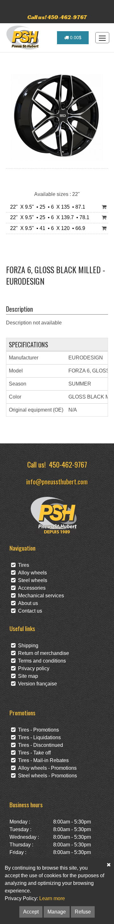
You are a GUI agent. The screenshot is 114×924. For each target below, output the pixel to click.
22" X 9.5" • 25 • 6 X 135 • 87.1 (46, 207)
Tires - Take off (33, 752)
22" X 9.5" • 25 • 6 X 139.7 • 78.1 (48, 217)
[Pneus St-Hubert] (23, 37)
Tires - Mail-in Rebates (42, 760)
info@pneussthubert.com (57, 481)
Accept (31, 911)
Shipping (27, 645)
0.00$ (75, 37)
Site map (27, 676)
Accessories (31, 588)
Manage (57, 911)
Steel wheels (31, 580)
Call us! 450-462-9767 (57, 17)
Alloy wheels (31, 572)
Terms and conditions (41, 660)
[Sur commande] (104, 207)
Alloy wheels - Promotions (46, 768)
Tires (22, 565)
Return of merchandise (42, 653)
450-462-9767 (68, 464)
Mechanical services (40, 595)
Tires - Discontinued (39, 745)
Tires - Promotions (37, 730)
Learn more (52, 898)
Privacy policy (32, 668)
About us (27, 603)
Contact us (29, 611)
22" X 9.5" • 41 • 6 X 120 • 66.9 (46, 228)
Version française (36, 683)
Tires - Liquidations (38, 737)
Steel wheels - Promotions (46, 775)
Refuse (83, 911)
